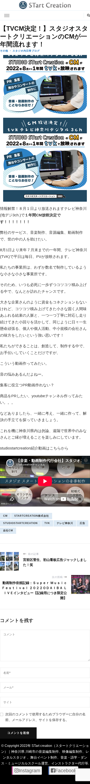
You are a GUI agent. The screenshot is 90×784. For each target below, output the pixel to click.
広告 (82, 523)
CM (5, 515)
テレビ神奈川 (65, 523)
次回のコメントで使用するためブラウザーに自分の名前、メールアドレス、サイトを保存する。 (45, 716)
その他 (4, 50)
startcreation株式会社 (31, 515)
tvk (47, 523)
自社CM (8, 530)
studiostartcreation (20, 523)
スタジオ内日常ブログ (26, 50)
